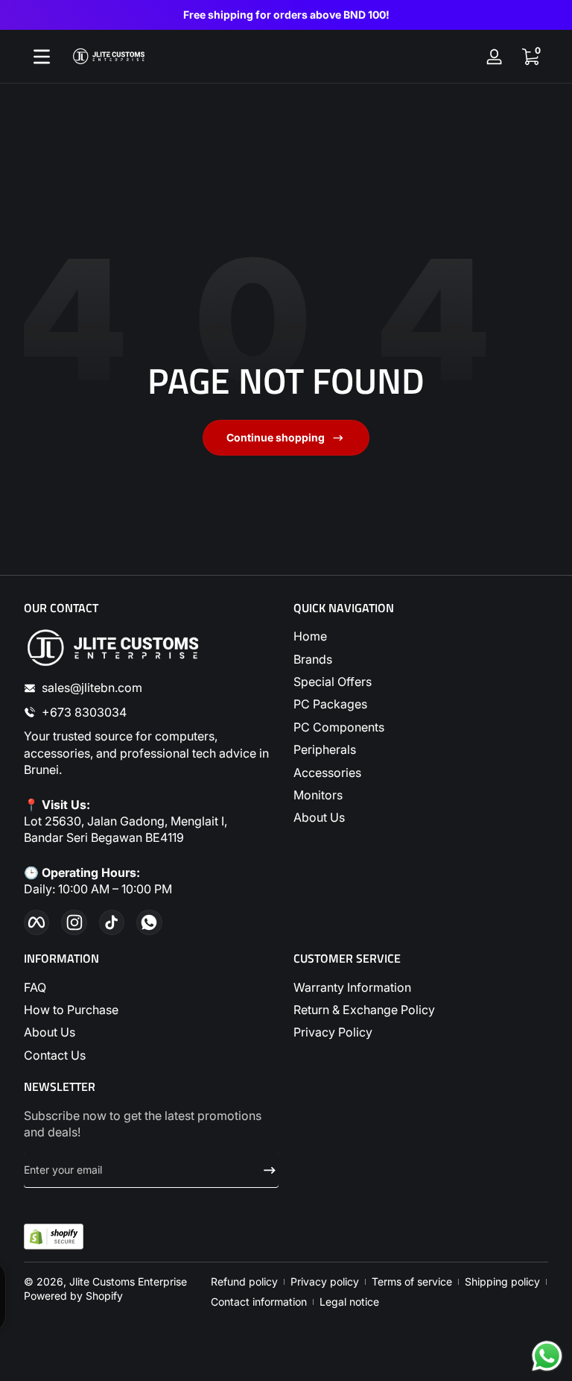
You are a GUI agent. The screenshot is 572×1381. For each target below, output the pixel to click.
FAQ (35, 987)
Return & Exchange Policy (364, 1009)
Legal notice (349, 1301)
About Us (319, 817)
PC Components (338, 727)
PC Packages (330, 703)
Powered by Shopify (73, 1295)
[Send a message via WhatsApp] (547, 1356)
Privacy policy (324, 1281)
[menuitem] (420, 636)
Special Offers (332, 681)
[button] (530, 57)
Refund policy (244, 1281)
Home (310, 636)
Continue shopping (275, 437)
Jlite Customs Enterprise (128, 1281)
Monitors (318, 794)
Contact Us (55, 1055)
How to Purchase (71, 1009)
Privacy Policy (332, 1032)
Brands (312, 659)
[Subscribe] (264, 1170)
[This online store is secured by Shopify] (53, 1237)
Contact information (259, 1301)
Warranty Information (352, 987)
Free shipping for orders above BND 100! (286, 14)
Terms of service (412, 1281)
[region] (286, 15)
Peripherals (324, 749)
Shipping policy (502, 1281)
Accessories (327, 772)
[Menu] (42, 57)
